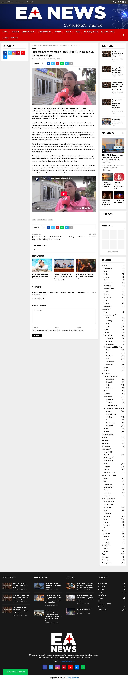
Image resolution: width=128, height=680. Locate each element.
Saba (107, 359)
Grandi (106, 548)
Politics (106, 370)
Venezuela (107, 286)
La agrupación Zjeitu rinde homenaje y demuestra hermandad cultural (117, 104)
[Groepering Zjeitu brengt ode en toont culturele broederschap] (106, 69)
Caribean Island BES (110, 347)
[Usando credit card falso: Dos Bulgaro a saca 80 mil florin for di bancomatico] (71, 586)
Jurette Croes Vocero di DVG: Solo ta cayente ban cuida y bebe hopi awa (47, 238)
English (104, 309)
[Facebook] (45, 667)
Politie (106, 428)
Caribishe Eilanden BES (111, 408)
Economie (109, 382)
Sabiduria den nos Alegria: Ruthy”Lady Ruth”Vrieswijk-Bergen (85, 276)
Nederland (109, 426)
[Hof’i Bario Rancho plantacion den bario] (119, 177)
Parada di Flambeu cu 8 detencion (84, 610)
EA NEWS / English (91, 32)
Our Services (20, 2)
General (106, 478)
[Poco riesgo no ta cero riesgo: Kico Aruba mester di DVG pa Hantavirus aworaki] (107, 177)
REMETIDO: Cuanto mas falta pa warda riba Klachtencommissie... (112, 157)
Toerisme (107, 394)
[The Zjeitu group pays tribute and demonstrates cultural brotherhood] (106, 85)
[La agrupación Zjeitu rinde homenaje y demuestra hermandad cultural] (106, 102)
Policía (106, 300)
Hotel (105, 481)
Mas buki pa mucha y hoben (117, 120)
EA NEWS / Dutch (108, 32)
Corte (105, 464)
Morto (69, 32)
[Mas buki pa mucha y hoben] (106, 121)
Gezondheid (110, 379)
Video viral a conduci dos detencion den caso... (106, 203)
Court (107, 324)
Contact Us (30, 2)
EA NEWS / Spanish (10, 38)
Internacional (45, 32)
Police (106, 367)
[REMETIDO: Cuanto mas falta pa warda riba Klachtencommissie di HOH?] (113, 145)
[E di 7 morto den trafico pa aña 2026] (119, 195)
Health (108, 318)
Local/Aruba (108, 268)
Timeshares (108, 484)
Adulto (106, 551)
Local (5, 32)
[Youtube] (70, 667)
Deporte (15, 32)
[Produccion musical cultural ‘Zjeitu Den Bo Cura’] (106, 54)
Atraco (106, 539)
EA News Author (38, 59)
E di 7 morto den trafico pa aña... (119, 201)
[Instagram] (57, 667)
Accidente (107, 534)
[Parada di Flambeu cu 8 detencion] (71, 611)
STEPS (50, 219)
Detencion (107, 536)
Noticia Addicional (110, 472)
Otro (105, 528)
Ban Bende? (106, 560)
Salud (106, 271)
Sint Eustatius (110, 361)
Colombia (109, 341)
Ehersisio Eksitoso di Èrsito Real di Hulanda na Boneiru (53, 585)
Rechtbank (109, 388)
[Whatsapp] (83, 667)
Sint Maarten (110, 356)
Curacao (108, 350)
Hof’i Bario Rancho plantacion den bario (118, 185)
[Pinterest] (64, 667)
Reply (94, 292)
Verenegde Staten (112, 405)
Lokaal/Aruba (108, 376)
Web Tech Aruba (73, 678)
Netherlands (110, 364)
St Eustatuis (105, 440)
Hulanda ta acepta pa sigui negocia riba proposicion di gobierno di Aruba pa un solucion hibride (63, 277)
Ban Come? (105, 557)
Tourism (106, 332)
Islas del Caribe (109, 288)
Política (106, 303)
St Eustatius (107, 306)
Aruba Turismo (28, 32)
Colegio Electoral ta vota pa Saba (82, 236)
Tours (106, 490)
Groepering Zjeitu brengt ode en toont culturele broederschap (118, 70)
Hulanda (106, 519)
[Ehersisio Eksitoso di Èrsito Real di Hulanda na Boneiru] (39, 586)
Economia (107, 466)
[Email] (77, 667)
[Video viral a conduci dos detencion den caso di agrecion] (107, 195)
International (108, 335)
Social (106, 274)
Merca (106, 522)
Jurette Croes (42, 219)
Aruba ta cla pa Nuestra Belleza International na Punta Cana (40, 276)
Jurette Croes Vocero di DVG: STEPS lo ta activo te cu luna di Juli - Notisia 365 (60, 292)
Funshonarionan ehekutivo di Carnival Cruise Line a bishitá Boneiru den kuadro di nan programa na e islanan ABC (53, 615)
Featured (105, 434)
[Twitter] (51, 667)
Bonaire (106, 294)
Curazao (106, 291)
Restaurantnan (108, 487)
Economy (109, 321)
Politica (106, 458)
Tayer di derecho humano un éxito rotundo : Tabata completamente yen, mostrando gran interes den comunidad (53, 599)
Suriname (107, 525)
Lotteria (106, 469)
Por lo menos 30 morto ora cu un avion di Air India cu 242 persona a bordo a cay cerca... (85, 598)
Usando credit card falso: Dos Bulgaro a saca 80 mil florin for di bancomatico (84, 585)
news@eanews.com (68, 661)
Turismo (106, 280)
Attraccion (107, 493)
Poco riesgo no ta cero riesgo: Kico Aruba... (106, 184)
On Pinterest (107, 225)
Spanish (104, 265)
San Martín (107, 297)
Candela (106, 542)
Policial (106, 455)
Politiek (106, 431)
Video (78, 32)
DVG (34, 219)
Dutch (104, 373)
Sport (105, 391)
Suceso (58, 32)
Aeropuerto (107, 496)
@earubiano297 (113, 252)
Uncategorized (107, 563)
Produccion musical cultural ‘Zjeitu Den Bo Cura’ (117, 54)
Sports (106, 329)
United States (110, 344)
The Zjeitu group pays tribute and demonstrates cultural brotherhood (117, 86)
